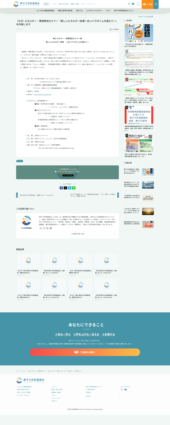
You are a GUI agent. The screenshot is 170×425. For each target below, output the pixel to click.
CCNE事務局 (26, 228)
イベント (54, 4)
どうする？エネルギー (23, 395)
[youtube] (133, 4)
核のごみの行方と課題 (23, 392)
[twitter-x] (129, 4)
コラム (83, 4)
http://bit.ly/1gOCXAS (42, 94)
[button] (61, 187)
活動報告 (46, 4)
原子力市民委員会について (94, 387)
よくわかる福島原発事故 (24, 387)
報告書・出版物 (75, 4)
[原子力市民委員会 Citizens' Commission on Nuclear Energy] (26, 4)
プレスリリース (91, 4)
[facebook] (40, 228)
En (138, 4)
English (88, 396)
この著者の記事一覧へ (78, 234)
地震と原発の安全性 (23, 389)
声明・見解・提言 (63, 4)
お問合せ (88, 392)
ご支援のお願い (90, 389)
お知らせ (54, 401)
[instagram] (47, 228)
